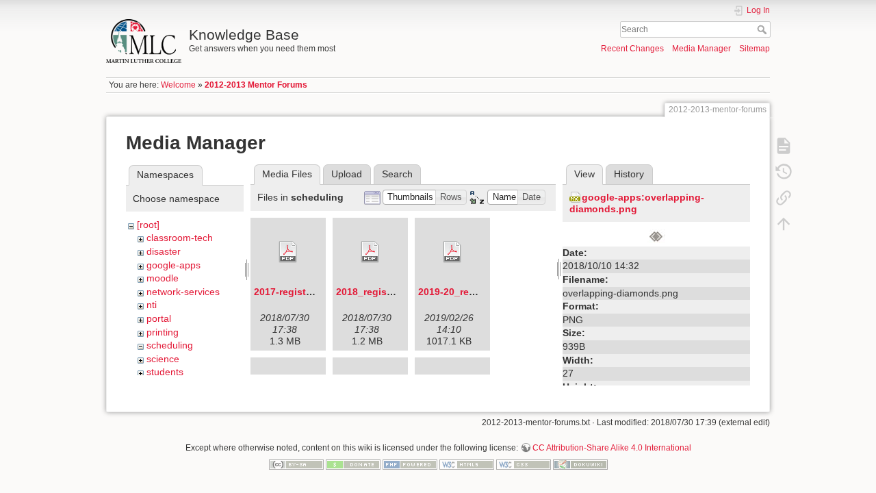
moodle (162, 278)
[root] (148, 224)
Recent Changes (632, 48)
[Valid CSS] (523, 463)
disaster (163, 251)
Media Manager (701, 48)
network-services (183, 291)
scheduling (169, 345)
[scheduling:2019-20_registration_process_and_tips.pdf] (452, 252)
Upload (346, 173)
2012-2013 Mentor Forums (256, 85)
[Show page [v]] (783, 145)
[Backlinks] (783, 197)
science (162, 358)
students (164, 371)
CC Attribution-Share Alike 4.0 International (611, 448)
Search (763, 29)
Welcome (178, 85)
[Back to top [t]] (783, 223)
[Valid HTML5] (466, 463)
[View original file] (656, 234)
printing (162, 332)
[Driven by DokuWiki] (580, 463)
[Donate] (353, 463)
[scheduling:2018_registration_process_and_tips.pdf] (370, 252)
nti (151, 304)
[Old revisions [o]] (783, 171)
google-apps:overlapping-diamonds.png (636, 203)
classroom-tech (179, 237)
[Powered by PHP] (410, 463)
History (629, 173)
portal (158, 318)
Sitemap (754, 48)
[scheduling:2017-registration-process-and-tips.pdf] (288, 252)
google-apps (173, 265)
